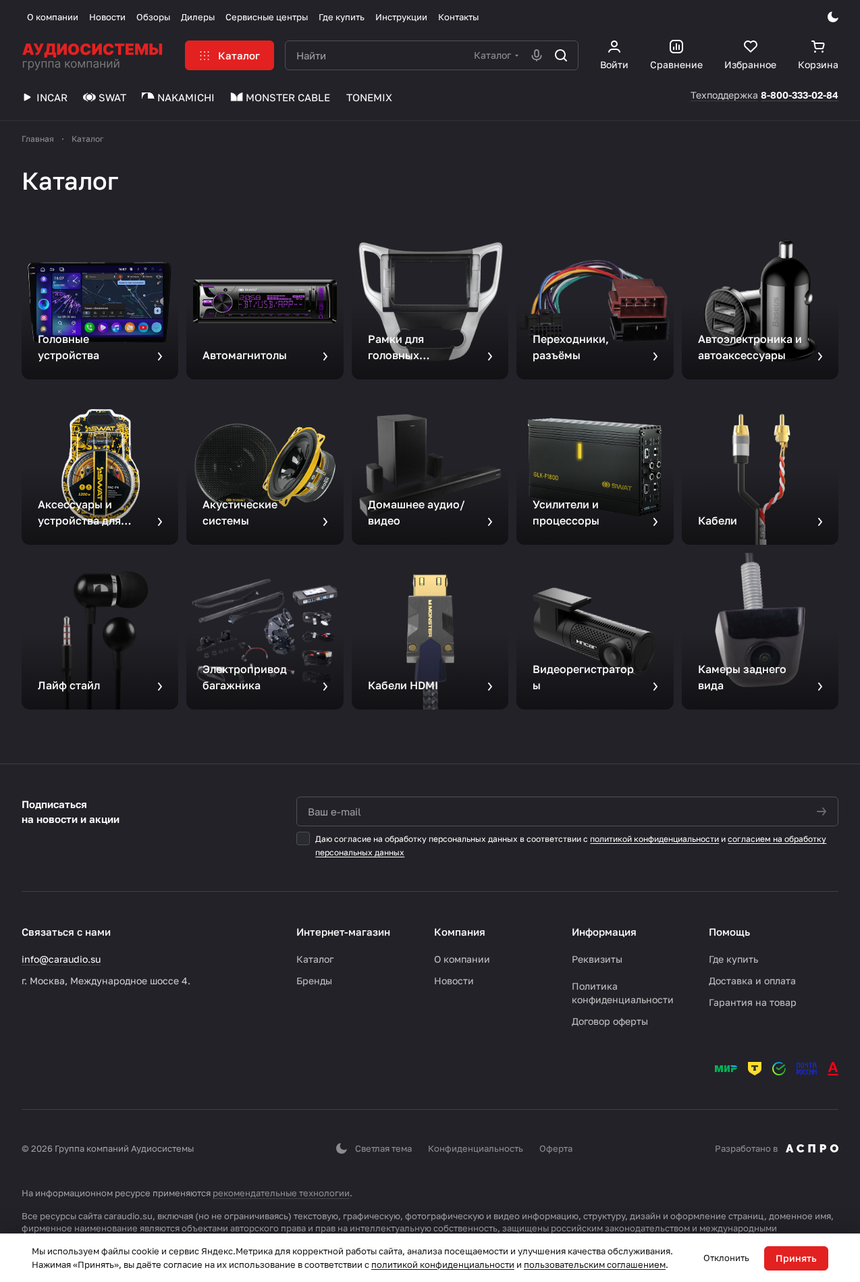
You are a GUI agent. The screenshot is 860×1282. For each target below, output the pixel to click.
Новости (454, 980)
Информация (604, 932)
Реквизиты (597, 959)
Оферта (555, 1148)
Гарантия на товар (753, 1002)
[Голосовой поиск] (536, 55)
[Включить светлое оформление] (833, 16)
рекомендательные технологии (281, 1192)
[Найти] (561, 55)
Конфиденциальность (475, 1148)
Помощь (729, 932)
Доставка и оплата (752, 980)
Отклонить (726, 1257)
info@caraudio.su (61, 959)
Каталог (314, 959)
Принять (796, 1258)
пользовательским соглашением (595, 1264)
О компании (462, 959)
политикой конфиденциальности (654, 839)
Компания (459, 932)
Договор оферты (610, 1021)
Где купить (733, 959)
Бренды (314, 980)
